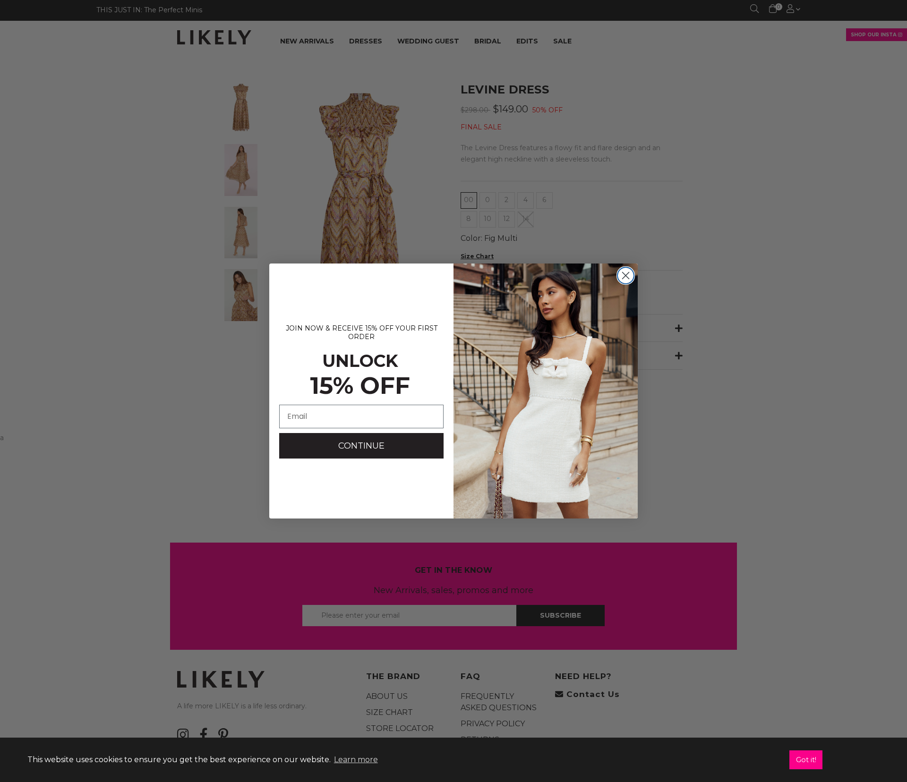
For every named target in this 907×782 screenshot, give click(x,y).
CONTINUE (361, 446)
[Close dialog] (625, 275)
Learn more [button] (356, 759)
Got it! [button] (806, 760)
